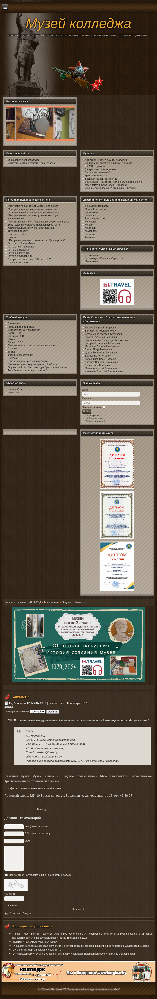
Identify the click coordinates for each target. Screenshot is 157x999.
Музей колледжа (78, 23)
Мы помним (91, 261)
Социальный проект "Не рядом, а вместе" (109, 163)
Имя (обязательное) (36, 826)
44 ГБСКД (35, 602)
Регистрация (93, 415)
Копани (89, 224)
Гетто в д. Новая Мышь (21, 243)
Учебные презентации (20, 354)
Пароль (86, 398)
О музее (66, 602)
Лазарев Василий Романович (102, 362)
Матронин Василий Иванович (102, 346)
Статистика (91, 255)
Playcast (13, 358)
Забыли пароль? (95, 421)
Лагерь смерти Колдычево (100, 169)
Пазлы (11, 339)
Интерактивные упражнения (24, 329)
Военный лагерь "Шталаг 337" (102, 178)
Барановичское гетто (20, 262)
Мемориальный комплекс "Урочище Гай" (31, 227)
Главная (21, 602)
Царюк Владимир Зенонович (101, 352)
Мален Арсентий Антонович (101, 368)
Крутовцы (90, 227)
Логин (85, 389)
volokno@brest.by (47, 752)
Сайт (27, 840)
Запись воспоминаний (97, 172)
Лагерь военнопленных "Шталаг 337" (29, 259)
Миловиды (91, 230)
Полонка (90, 234)
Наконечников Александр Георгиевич (106, 340)
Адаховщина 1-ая (95, 218)
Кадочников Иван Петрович (101, 358)
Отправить (10, 905)
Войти (86, 411)
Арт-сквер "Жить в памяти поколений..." (108, 159)
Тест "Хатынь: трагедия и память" (27, 370)
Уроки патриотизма (96, 175)
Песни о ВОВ (15, 342)
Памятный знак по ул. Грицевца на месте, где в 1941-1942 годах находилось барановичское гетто (39, 223)
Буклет (12, 237)
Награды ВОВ (16, 336)
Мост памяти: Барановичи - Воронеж (106, 184)
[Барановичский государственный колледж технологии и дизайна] (78, 981)
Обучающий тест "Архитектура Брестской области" (38, 367)
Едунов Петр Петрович (98, 355)
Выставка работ (17, 234)
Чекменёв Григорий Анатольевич (104, 371)
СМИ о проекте (96, 166)
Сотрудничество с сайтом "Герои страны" (32, 163)
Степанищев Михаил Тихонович (103, 333)
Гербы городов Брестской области (27, 361)
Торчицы (90, 237)
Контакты (13, 392)
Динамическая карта (97, 205)
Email (62, 703)
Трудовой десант (18, 230)
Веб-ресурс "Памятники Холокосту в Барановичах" (114, 181)
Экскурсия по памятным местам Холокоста (33, 205)
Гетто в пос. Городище (21, 246)
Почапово (90, 215)
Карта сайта (15, 389)
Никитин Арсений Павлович (101, 337)
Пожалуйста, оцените (16, 711)
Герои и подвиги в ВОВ (21, 326)
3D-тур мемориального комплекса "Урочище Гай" (36, 240)
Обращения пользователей (23, 159)
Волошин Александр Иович (101, 330)
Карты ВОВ (14, 333)
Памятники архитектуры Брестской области (33, 364)
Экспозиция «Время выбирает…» (104, 258)
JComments (78, 909)
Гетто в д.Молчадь (19, 252)
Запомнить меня (91, 407)
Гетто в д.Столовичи (20, 255)
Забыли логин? (94, 418)
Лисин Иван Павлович (97, 365)
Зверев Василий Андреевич (101, 327)
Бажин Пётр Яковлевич (98, 349)
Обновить (10, 893)
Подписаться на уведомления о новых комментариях (40, 874)
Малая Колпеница (95, 209)
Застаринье (91, 212)
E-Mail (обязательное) (37, 833)
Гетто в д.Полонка (18, 249)
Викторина (14, 323)
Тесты (11, 351)
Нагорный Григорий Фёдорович (102, 343)
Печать (52, 703)
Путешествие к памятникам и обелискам (31, 345)
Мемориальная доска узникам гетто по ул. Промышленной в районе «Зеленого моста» (33, 211)
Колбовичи (91, 221)
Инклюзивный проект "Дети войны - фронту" (110, 188)
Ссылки (12, 348)
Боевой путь (51, 602)
